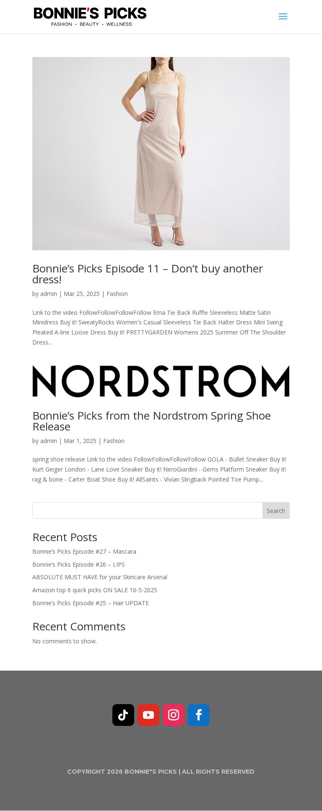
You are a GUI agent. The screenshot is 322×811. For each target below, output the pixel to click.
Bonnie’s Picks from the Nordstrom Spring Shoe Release (151, 421)
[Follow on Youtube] (148, 715)
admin (48, 294)
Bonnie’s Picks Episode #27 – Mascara (84, 551)
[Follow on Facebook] (199, 715)
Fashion (117, 294)
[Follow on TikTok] (123, 715)
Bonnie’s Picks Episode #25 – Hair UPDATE (90, 603)
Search (276, 511)
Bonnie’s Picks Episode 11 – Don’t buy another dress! (147, 274)
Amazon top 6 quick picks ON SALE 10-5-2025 (94, 590)
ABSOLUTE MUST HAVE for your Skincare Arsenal (99, 577)
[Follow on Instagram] (173, 715)
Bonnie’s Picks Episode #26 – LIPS (78, 564)
